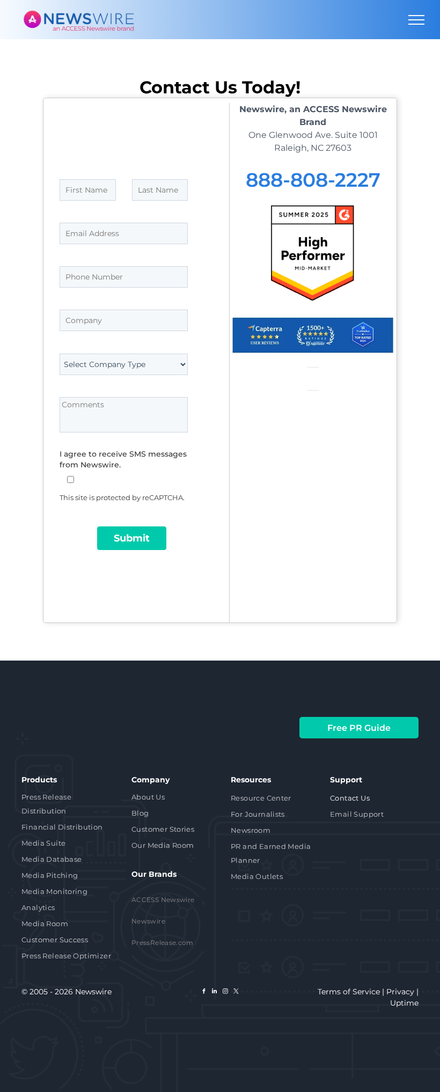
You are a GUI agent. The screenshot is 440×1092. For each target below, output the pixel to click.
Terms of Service (349, 991)
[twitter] (236, 992)
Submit (132, 538)
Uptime (404, 1003)
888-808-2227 (313, 180)
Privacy (400, 991)
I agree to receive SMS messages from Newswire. (123, 459)
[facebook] (204, 992)
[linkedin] (214, 992)
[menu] (416, 20)
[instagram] (225, 992)
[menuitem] (68, 805)
